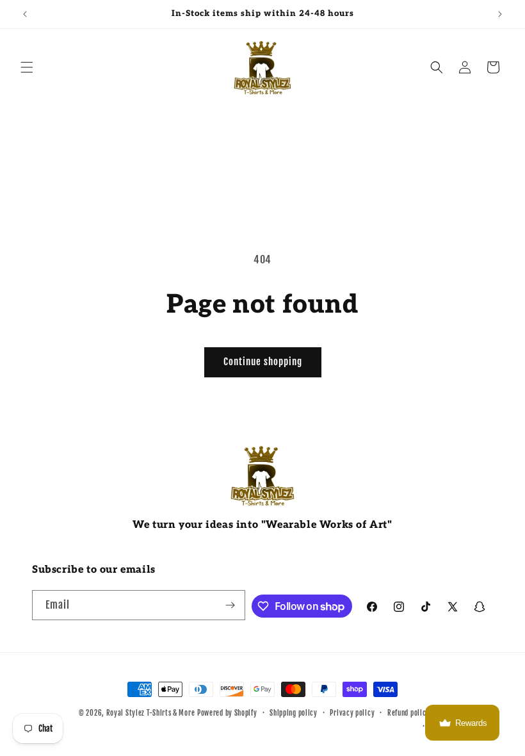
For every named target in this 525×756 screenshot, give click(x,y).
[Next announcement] (500, 14)
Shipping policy (294, 713)
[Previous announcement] (25, 14)
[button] (27, 67)
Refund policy (408, 713)
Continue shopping (262, 362)
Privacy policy (352, 713)
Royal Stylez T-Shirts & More (150, 713)
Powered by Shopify (227, 713)
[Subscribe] (230, 605)
